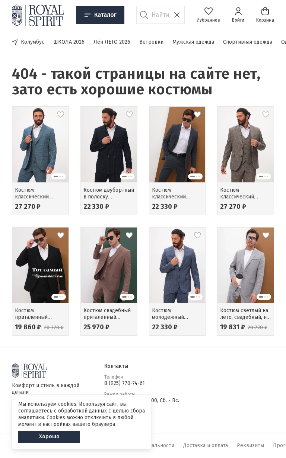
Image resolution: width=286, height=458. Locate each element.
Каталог (105, 14)
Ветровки (151, 42)
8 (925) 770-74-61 (124, 383)
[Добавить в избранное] (61, 114)
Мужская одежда (193, 42)
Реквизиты (250, 445)
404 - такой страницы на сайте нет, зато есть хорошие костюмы (136, 81)
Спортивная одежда (247, 42)
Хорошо (49, 436)
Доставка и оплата (205, 445)
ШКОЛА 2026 (69, 42)
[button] (208, 15)
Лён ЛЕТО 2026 (111, 42)
